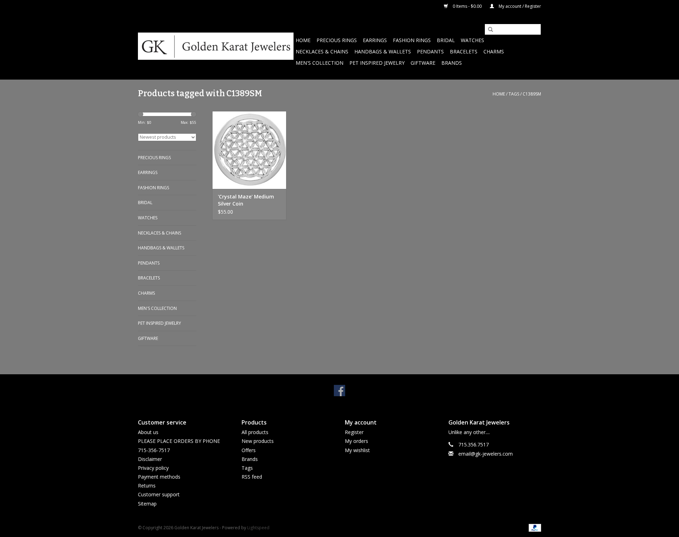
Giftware (423, 62)
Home (303, 40)
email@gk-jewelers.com (485, 453)
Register (354, 432)
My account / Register (519, 6)
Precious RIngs (337, 40)
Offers (249, 450)
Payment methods (159, 476)
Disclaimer (150, 459)
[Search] (488, 30)
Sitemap (147, 503)
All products (255, 432)
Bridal (446, 40)
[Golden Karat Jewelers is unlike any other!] (216, 46)
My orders (356, 441)
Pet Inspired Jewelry (377, 62)
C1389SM (532, 94)
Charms (493, 51)
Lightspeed (258, 528)
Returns (147, 485)
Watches (472, 40)
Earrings (375, 40)
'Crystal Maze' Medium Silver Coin (246, 200)
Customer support (159, 494)
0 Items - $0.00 (467, 6)
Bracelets (463, 51)
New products (258, 441)
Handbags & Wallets (382, 51)
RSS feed (252, 476)
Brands (451, 62)
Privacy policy (153, 467)
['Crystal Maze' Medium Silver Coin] (249, 150)
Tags (514, 94)
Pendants (430, 51)
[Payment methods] (533, 527)
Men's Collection (319, 62)
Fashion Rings (412, 40)
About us (148, 432)
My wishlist (357, 450)
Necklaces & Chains (322, 51)
